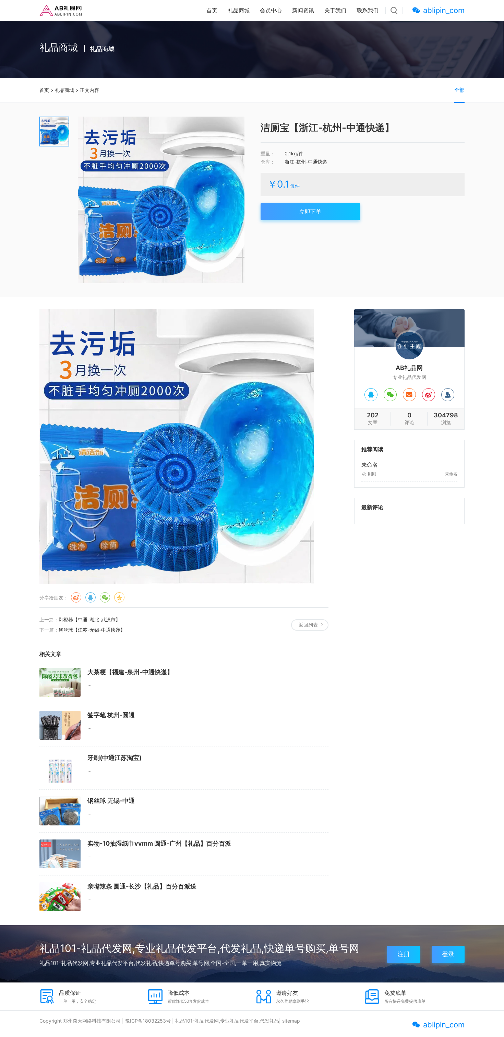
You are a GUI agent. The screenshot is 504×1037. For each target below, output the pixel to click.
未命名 (369, 464)
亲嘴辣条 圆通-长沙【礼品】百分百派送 (141, 886)
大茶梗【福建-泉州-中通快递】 (130, 672)
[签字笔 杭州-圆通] (60, 725)
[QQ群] (447, 394)
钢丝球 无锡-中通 (111, 800)
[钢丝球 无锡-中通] (60, 811)
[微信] (390, 394)
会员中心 (271, 10)
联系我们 (368, 10)
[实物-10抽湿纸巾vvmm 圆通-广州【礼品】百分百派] (60, 853)
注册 (403, 954)
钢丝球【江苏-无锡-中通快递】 (92, 630)
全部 (459, 90)
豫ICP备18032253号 (148, 1021)
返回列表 (308, 625)
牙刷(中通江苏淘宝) (114, 757)
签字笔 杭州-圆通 (111, 714)
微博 (76, 597)
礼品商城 (239, 10)
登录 (448, 954)
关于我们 (335, 10)
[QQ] (370, 394)
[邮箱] (409, 394)
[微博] (428, 394)
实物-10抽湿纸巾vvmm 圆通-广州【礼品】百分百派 (159, 843)
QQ (90, 597)
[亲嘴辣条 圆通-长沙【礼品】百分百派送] (60, 896)
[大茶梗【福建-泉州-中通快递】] (60, 682)
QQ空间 (119, 597)
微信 (105, 597)
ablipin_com (444, 10)
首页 (211, 10)
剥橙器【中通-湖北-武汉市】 (89, 619)
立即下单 (310, 211)
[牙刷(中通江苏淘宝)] (60, 768)
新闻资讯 (303, 10)
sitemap (291, 1021)
